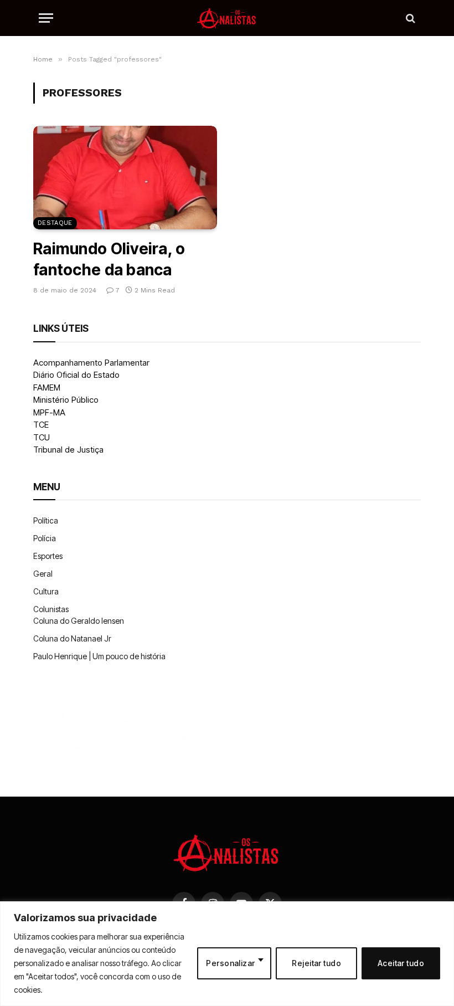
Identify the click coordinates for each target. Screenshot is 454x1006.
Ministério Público (66, 399)
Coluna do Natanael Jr (72, 638)
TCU (41, 437)
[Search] (409, 18)
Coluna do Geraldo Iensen (78, 620)
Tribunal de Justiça (68, 449)
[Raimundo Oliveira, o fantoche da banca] (125, 177)
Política (45, 520)
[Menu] (46, 18)
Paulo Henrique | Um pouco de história (99, 656)
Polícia (44, 538)
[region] (227, 953)
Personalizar (230, 963)
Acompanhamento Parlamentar (91, 362)
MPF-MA (49, 412)
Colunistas (51, 609)
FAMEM (46, 387)
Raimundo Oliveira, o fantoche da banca (109, 259)
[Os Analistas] (226, 18)
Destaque (55, 223)
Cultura (46, 591)
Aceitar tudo (401, 963)
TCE (41, 424)
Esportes (48, 556)
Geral (43, 573)
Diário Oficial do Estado (76, 374)
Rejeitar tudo (316, 963)
